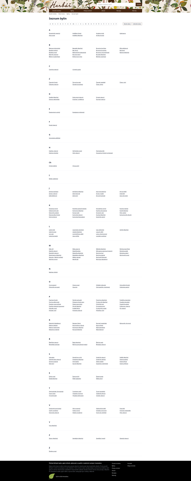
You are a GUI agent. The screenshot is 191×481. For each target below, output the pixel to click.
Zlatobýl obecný (124, 438)
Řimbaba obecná (101, 344)
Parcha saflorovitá (54, 302)
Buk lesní (122, 50)
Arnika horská (100, 35)
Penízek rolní (52, 310)
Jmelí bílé (122, 194)
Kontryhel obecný (77, 215)
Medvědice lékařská (78, 255)
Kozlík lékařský (124, 211)
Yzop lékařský (53, 425)
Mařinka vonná (53, 259)
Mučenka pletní (124, 253)
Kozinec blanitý (124, 208)
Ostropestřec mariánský (103, 287)
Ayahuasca (123, 33)
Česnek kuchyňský (78, 84)
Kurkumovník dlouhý (125, 215)
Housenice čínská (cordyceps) (104, 153)
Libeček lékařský (77, 232)
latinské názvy (137, 24)
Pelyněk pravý (53, 308)
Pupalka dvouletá (124, 302)
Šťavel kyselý (99, 376)
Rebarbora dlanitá (54, 329)
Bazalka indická (53, 50)
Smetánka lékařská (78, 359)
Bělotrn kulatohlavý (54, 57)
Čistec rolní (123, 82)
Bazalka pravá (53, 52)
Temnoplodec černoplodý (56, 391)
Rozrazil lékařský (77, 329)
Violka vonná (76, 410)
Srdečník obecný (100, 357)
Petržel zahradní (77, 300)
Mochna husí (99, 253)
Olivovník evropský (54, 287)
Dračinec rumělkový (78, 99)
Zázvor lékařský (53, 438)
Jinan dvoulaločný (101, 191)
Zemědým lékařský (78, 438)
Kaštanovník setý (53, 211)
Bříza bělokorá (124, 48)
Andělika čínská (77, 33)
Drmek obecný (100, 97)
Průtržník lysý (100, 304)
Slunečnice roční (77, 357)
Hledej (139, 4)
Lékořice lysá (52, 232)
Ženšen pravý (52, 451)
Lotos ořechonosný (101, 234)
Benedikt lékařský (78, 48)
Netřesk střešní (53, 272)
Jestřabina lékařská (78, 191)
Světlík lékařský (124, 357)
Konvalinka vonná (101, 208)
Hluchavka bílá (100, 151)
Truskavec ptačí (77, 391)
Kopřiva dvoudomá (101, 211)
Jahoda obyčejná (53, 191)
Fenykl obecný (53, 125)
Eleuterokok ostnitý (54, 112)
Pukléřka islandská (125, 300)
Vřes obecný (123, 413)
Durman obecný (100, 99)
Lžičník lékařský (124, 230)
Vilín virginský (76, 408)
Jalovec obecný (53, 194)
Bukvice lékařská (124, 52)
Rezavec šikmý (77, 323)
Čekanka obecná (53, 84)
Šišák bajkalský (77, 378)
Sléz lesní (51, 364)
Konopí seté (76, 213)
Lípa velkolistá (100, 230)
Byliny (72, 11)
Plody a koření (88, 11)
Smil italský (76, 361)
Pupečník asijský (124, 304)
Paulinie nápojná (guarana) (56, 306)
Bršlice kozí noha (77, 57)
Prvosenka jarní (100, 306)
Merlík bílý (75, 259)
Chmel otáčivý (53, 166)
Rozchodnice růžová (78, 325)
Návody (134, 11)
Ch (73, 23)
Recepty (119, 11)
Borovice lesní (76, 54)
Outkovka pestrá (124, 287)
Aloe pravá (52, 35)
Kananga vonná (53, 208)
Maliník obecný (53, 251)
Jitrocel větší (123, 191)
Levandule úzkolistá (78, 230)
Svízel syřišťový (124, 364)
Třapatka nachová (78, 393)
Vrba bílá (122, 408)
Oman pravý (76, 285)
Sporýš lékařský (77, 364)
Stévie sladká (99, 361)
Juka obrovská (124, 196)
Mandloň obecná (53, 253)
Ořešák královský (101, 285)
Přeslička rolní (100, 310)
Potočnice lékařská (101, 300)
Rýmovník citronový (125, 323)
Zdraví (103, 11)
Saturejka (51, 357)
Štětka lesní (99, 378)
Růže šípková (99, 329)
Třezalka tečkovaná (78, 395)
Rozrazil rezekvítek (101, 323)
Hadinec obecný (53, 151)
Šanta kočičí (76, 376)
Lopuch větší (99, 232)
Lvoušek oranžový (101, 236)
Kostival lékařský (100, 215)
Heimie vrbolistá (53, 153)
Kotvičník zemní (100, 217)
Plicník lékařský (77, 306)
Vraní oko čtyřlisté (101, 413)
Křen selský (123, 213)
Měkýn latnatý (77, 257)
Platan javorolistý (77, 304)
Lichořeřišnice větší (78, 234)
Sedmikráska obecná (55, 359)
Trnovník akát (53, 395)
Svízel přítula (123, 361)
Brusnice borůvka (101, 48)
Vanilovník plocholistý (55, 408)
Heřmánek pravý (77, 151)
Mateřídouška (76, 251)
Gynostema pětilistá (54, 138)
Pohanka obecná (77, 310)
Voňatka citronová (101, 410)
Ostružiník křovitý (125, 285)
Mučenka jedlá (124, 251)
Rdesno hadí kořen (54, 327)
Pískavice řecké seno (78, 302)
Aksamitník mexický (54, 33)
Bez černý (75, 50)
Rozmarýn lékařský (78, 327)
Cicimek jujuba (77, 69)
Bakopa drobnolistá (54, 48)
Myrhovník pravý (124, 255)
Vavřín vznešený (53, 410)
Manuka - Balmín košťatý (56, 257)
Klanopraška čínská (54, 215)
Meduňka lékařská (78, 253)
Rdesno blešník (53, 325)
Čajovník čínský (53, 82)
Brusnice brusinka (101, 50)
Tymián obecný (100, 395)
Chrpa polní (76, 166)
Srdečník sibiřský (101, 359)
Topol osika (52, 393)
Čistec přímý (99, 84)
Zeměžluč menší (100, 438)
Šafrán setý (52, 376)
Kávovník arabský (54, 213)
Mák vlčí (51, 249)
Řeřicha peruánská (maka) (80, 344)
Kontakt (130, 463)
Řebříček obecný (53, 342)
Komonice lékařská (78, 211)
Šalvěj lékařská (53, 378)
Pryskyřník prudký (101, 308)
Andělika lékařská (77, 35)
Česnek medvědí (100, 82)
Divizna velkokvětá (54, 99)
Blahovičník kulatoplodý (79, 52)
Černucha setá (77, 82)
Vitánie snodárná (77, 413)
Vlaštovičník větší (101, 408)
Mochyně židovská (101, 257)
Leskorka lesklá (53, 236)
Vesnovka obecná (54, 413)
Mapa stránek (131, 466)
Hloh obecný (76, 153)
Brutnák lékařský (101, 54)
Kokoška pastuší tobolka (79, 208)
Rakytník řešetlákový (55, 323)
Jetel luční (75, 196)
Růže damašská (100, 327)
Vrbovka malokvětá (125, 410)
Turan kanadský (100, 391)
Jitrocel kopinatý (100, 196)
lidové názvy (127, 24)
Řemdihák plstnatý (54, 344)
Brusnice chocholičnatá (102, 52)
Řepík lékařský (77, 342)
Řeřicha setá (99, 342)
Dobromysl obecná (78, 97)
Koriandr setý (100, 213)
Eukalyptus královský (78, 112)
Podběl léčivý (76, 308)
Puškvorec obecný (125, 306)
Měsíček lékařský (101, 249)
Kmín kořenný (53, 217)
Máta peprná (76, 249)
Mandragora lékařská (55, 255)
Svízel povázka (124, 359)
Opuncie (75, 287)
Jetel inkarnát (76, 194)
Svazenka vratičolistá (102, 364)
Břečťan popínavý (101, 57)
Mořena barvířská (125, 249)
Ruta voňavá (99, 325)
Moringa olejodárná (101, 259)
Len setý (51, 234)
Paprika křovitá (53, 300)
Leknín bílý (52, 230)
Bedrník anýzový (53, 54)
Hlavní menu (61, 14)
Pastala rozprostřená (55, 304)
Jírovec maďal (100, 194)
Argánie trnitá (100, 33)
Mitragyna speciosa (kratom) (104, 251)
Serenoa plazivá (53, 361)
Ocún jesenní (52, 285)
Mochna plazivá (100, 255)
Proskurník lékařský (101, 302)
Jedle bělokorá (53, 196)
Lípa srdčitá (76, 236)
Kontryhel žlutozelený (79, 217)
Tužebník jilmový (100, 393)
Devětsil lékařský (53, 97)
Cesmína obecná (53, 69)
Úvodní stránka (56, 11)
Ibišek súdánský (53, 179)
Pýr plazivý (123, 308)
